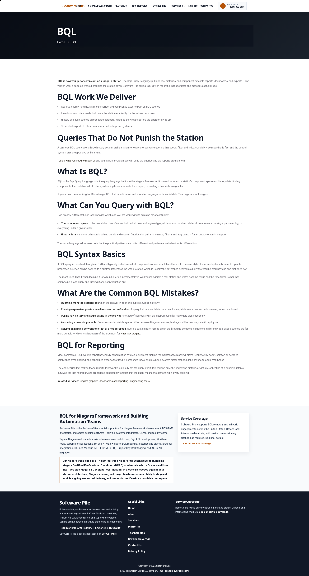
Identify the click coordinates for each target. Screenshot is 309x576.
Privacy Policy (136, 551)
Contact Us (206, 6)
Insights (192, 6)
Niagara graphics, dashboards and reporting (104, 381)
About (79, 6)
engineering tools (140, 381)
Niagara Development (100, 6)
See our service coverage (213, 511)
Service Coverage (139, 539)
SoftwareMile (109, 533)
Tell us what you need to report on (76, 160)
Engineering (159, 6)
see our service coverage (197, 443)
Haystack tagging (130, 333)
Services (133, 520)
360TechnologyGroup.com (173, 571)
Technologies (139, 6)
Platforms (121, 6)
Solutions (177, 6)
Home (131, 508)
